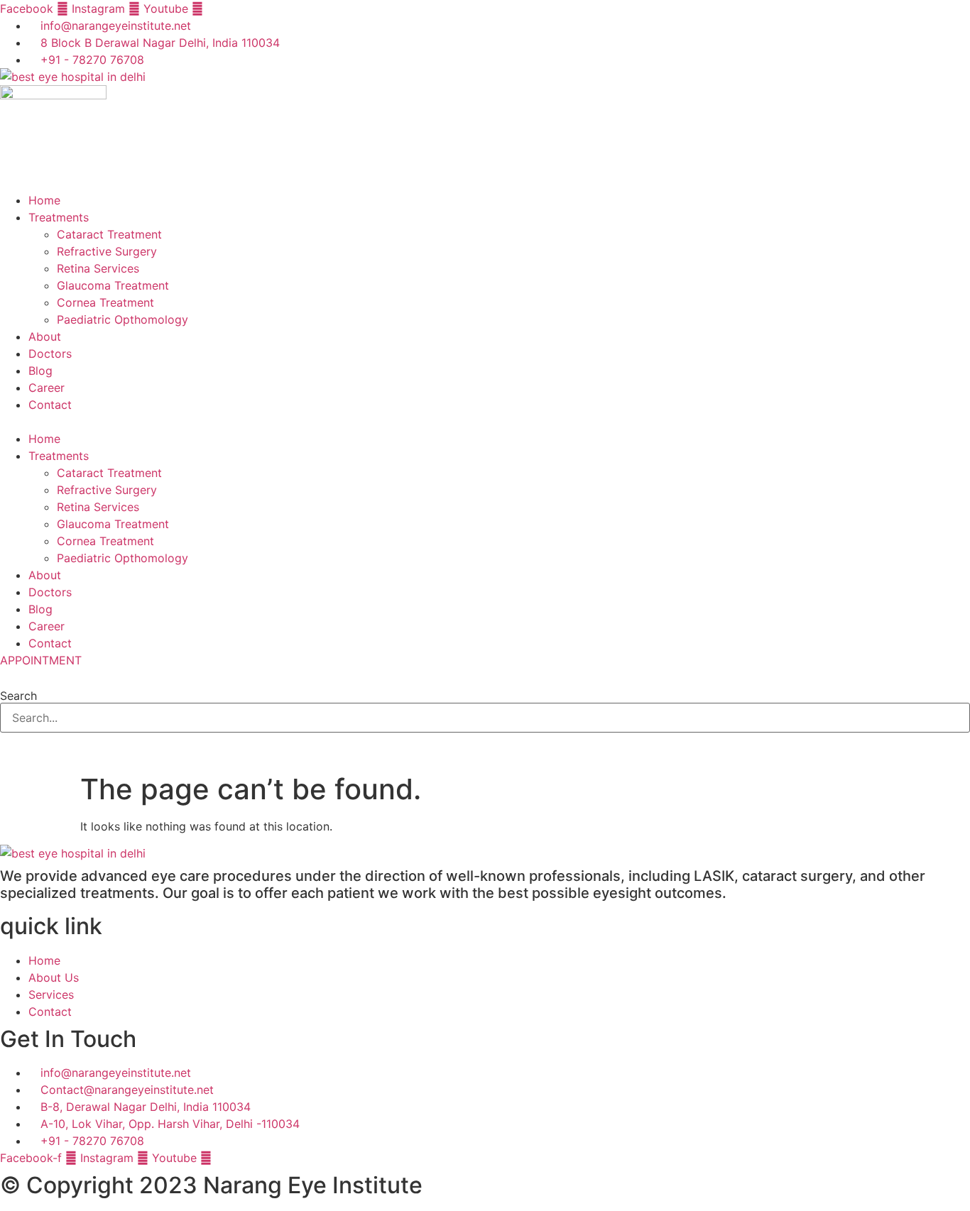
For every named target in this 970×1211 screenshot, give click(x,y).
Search (18, 695)
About (44, 336)
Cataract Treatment (109, 234)
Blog (40, 370)
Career (46, 387)
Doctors (50, 353)
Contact (50, 405)
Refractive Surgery (107, 251)
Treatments (58, 217)
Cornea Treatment (105, 302)
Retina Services (98, 268)
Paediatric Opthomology (122, 319)
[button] (485, 421)
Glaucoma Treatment (113, 285)
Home (44, 200)
